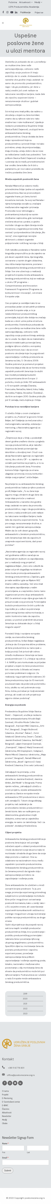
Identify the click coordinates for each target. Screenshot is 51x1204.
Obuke (4, 1123)
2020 (25, 998)
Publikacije (25, 12)
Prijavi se (39, 12)
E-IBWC (5, 1105)
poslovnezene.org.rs (35, 1198)
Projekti (5, 1094)
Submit (7, 1170)
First (3, 1152)
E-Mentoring (7, 1098)
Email (5, 1157)
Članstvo (5, 1109)
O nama (5, 1091)
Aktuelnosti (24, 2)
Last (28, 1152)
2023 (25, 1013)
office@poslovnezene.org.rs (21, 1075)
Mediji (37, 2)
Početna (13, 2)
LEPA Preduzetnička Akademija (24, 6)
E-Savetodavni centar (11, 1101)
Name (5, 1143)
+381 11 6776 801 (16, 1067)
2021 (25, 1003)
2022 (25, 1008)
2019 (25, 993)
